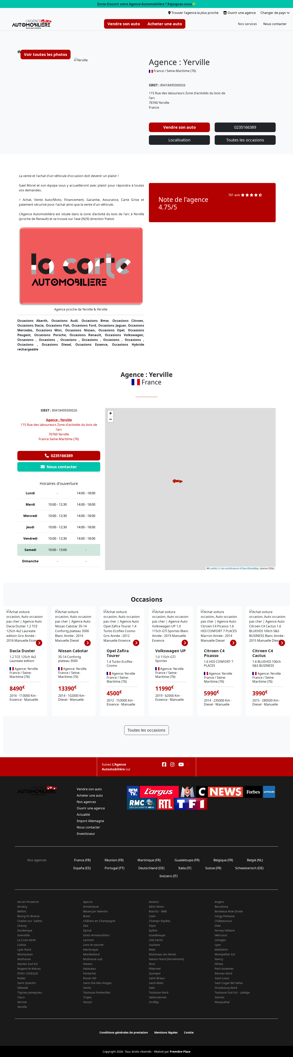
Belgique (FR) (223, 860)
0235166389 (245, 127)
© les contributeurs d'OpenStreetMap (239, 568)
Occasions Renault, (87, 335)
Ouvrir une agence (241, 13)
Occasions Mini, (50, 330)
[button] (178, 481)
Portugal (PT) (114, 868)
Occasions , (28, 340)
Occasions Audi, (66, 320)
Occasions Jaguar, (113, 325)
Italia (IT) (185, 868)
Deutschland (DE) (151, 868)
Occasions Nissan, (81, 330)
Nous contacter (275, 24)
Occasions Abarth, (34, 320)
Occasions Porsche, (52, 335)
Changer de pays (274, 13)
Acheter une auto (164, 23)
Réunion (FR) (114, 860)
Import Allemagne (90, 821)
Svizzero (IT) (168, 876)
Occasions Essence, (93, 344)
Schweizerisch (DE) (249, 868)
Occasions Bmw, (97, 320)
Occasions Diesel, (59, 344)
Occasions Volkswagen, (124, 335)
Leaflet (213, 568)
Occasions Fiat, (59, 325)
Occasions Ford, (85, 325)
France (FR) (82, 860)
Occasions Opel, (113, 330)
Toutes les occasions (245, 140)
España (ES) (82, 868)
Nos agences (86, 802)
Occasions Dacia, (31, 325)
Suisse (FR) (213, 868)
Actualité (83, 814)
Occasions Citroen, (128, 320)
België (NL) (255, 860)
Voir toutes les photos (45, 54)
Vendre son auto (123, 23)
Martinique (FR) (149, 860)
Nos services (247, 24)
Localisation (179, 140)
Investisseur (86, 833)
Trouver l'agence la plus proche (194, 13)
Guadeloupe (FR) (187, 860)
